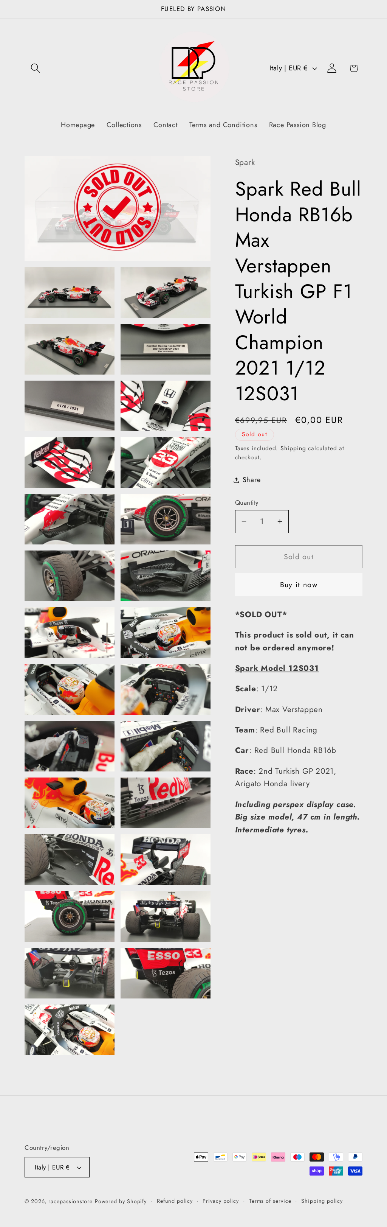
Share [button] (252, 480)
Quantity (247, 502)
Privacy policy (221, 1201)
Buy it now (298, 584)
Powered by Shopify (121, 1201)
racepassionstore (70, 1201)
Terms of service (270, 1201)
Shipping (293, 448)
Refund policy (175, 1201)
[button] (35, 68)
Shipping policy (322, 1201)
